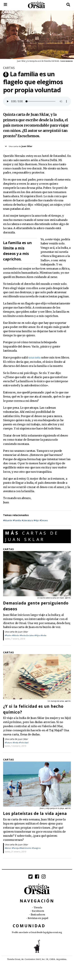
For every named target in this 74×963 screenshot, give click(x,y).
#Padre (8, 635)
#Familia (17, 520)
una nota (34, 357)
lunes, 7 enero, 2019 (15, 638)
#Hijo (36, 520)
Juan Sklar (23, 631)
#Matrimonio (25, 848)
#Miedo (15, 635)
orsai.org (57, 932)
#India (43, 635)
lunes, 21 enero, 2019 (15, 851)
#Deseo (44, 520)
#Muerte (7, 520)
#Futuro (8, 742)
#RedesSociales (27, 635)
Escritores (38, 911)
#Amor (8, 848)
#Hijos (37, 635)
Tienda (38, 907)
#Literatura (27, 520)
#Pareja (15, 848)
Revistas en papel (38, 918)
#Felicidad (23, 742)
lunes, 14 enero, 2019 (15, 745)
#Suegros (36, 848)
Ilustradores (38, 914)
